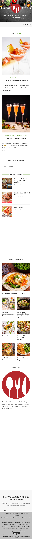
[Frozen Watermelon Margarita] (16, 56)
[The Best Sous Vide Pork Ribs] (7, 197)
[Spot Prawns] (7, 211)
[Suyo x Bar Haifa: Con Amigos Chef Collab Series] (7, 183)
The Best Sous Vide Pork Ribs (22, 194)
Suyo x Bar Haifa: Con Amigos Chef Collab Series (21, 181)
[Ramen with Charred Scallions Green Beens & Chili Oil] (23, 303)
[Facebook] (23, 24)
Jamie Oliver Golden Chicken (8, 359)
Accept (16, 533)
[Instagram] (25, 24)
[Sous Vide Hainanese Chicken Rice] (8, 303)
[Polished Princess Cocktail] (16, 113)
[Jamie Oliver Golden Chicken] (8, 349)
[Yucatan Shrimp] (8, 327)
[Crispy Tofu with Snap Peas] (23, 349)
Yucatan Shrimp (7, 336)
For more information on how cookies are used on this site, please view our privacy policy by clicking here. (16, 536)
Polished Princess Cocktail (16, 138)
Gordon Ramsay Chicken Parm (13, 293)
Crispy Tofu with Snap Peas (22, 359)
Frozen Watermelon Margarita (16, 80)
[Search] (30, 24)
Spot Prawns (18, 207)
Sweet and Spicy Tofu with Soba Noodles (22, 338)
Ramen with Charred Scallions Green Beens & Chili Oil (23, 315)
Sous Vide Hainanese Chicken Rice (8, 314)
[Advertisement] (16, 237)
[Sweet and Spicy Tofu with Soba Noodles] (23, 327)
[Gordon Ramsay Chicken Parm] (16, 277)
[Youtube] (27, 24)
